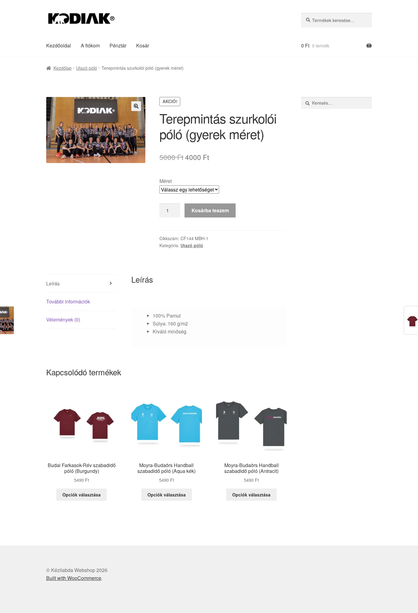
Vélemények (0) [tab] (63, 319)
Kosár (142, 45)
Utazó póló (86, 68)
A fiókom (90, 45)
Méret (165, 180)
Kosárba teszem (210, 210)
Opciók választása (81, 495)
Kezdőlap (63, 68)
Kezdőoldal (58, 45)
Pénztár (118, 45)
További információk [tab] (68, 301)
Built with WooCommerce (73, 577)
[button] (136, 106)
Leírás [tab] (53, 283)
